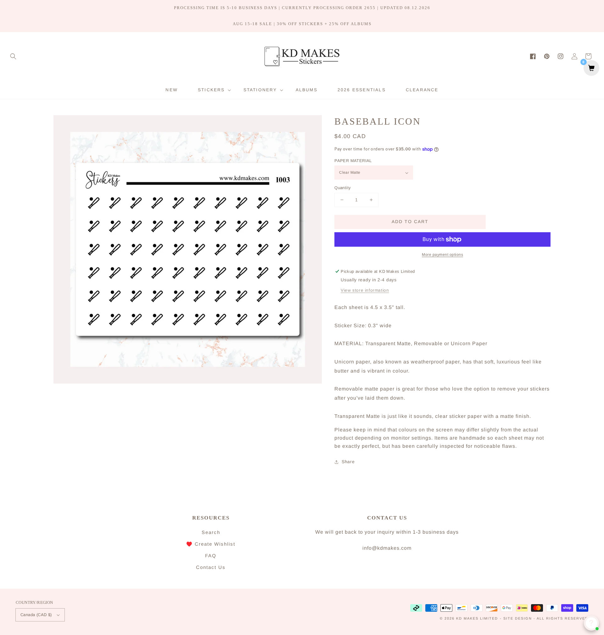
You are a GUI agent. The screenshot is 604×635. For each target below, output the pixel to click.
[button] (13, 56)
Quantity (342, 187)
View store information (365, 290)
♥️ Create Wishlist (210, 544)
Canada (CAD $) (36, 614)
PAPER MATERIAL (353, 160)
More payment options (442, 254)
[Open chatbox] (591, 623)
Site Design (517, 618)
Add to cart (410, 221)
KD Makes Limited (477, 618)
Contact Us (211, 567)
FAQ (210, 555)
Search (211, 532)
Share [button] (348, 461)
